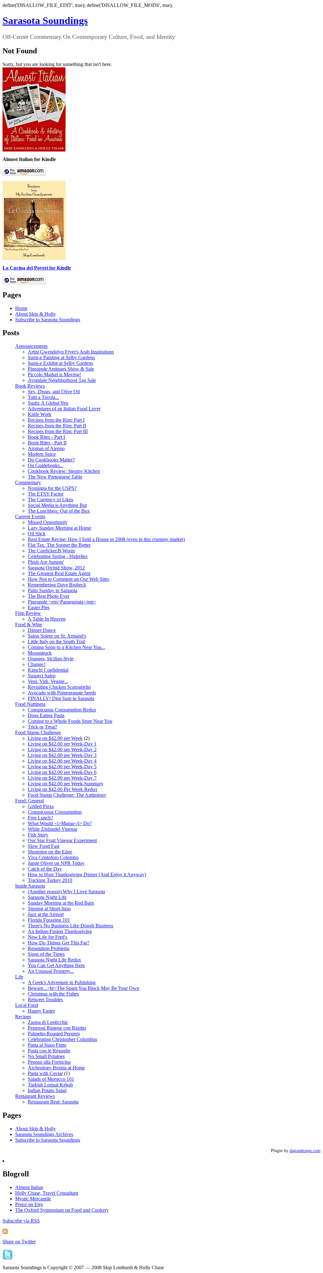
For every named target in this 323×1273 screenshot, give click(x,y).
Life (19, 976)
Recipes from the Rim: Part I (56, 420)
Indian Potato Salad (47, 1090)
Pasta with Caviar (45, 1073)
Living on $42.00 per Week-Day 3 (62, 755)
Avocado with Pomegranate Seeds (62, 692)
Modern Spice (42, 454)
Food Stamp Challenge (38, 732)
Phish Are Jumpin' (46, 562)
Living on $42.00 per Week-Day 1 (62, 744)
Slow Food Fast (43, 846)
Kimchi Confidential (48, 670)
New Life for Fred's (47, 937)
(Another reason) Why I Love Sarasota (66, 891)
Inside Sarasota (30, 886)
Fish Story (38, 834)
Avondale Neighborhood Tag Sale (62, 380)
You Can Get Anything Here (56, 965)
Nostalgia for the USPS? (52, 488)
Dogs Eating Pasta (46, 715)
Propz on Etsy (29, 1204)
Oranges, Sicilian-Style (50, 658)
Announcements (31, 346)
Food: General (29, 800)
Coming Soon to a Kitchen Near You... (66, 647)
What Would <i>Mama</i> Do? (60, 823)
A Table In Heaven (47, 619)
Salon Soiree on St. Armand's (57, 636)
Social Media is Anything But (57, 505)
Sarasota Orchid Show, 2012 (56, 567)
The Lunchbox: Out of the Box (59, 511)
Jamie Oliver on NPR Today (56, 863)
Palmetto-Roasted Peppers (54, 1033)
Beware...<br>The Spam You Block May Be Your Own (83, 988)
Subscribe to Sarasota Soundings (47, 319)
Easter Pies (39, 607)
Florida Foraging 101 (49, 920)
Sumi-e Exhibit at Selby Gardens (60, 363)
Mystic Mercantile (33, 1198)
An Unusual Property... (51, 971)
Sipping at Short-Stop (49, 908)
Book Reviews (30, 386)
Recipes (23, 1016)
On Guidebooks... (45, 465)
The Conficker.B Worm (51, 550)
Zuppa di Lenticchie (48, 1022)
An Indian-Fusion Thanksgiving (60, 931)
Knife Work (39, 414)
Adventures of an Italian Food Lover (64, 408)
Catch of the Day (45, 868)
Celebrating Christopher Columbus (62, 1039)
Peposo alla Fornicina (49, 1062)
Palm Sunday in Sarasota (52, 590)
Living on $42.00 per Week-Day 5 (62, 766)
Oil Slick (36, 533)
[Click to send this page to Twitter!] (8, 1258)
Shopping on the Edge (50, 851)
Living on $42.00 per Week (55, 738)
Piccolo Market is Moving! (54, 374)
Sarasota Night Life (47, 897)
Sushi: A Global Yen (48, 403)
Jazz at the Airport (46, 914)
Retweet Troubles (45, 999)
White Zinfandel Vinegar (52, 829)
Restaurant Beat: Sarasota (53, 1101)
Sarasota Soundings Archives (44, 1134)
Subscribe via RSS (21, 1220)
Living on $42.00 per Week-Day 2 (62, 749)
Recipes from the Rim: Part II (57, 425)
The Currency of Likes (50, 499)
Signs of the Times (46, 954)
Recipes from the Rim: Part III (58, 431)
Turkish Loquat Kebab (50, 1084)
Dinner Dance (42, 630)
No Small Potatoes (46, 1056)
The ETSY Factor (45, 494)
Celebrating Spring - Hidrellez (58, 556)
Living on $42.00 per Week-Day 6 (62, 772)
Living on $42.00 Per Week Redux (62, 789)
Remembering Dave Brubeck (57, 584)
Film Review (28, 613)
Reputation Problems (48, 948)
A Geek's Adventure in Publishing (62, 982)
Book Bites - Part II (47, 442)
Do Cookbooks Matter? (51, 459)
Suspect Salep (42, 675)
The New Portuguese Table (55, 476)
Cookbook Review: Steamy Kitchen (64, 471)
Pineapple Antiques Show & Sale (61, 369)
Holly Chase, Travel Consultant (46, 1193)
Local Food (26, 1005)
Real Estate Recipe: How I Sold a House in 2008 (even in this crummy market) (106, 539)
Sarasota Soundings (45, 20)
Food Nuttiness (30, 704)
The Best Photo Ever (48, 596)
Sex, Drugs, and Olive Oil (54, 391)
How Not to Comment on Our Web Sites (68, 579)
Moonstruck (40, 653)
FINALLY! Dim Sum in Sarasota (61, 698)
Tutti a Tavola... (43, 397)
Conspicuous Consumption (55, 812)
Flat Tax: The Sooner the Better (59, 545)
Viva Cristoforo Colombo (53, 857)
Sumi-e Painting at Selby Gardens (61, 357)
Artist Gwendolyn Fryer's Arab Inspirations (71, 351)
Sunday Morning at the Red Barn (61, 903)
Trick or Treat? (42, 726)
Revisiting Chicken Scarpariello (59, 687)
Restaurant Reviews (35, 1096)
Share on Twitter (19, 1241)
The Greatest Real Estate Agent (59, 573)
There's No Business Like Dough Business (70, 925)
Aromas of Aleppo (46, 448)
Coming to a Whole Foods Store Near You (70, 721)
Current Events (30, 516)
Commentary (28, 482)
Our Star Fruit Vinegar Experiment (62, 840)
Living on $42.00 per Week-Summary (65, 783)
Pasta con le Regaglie (49, 1050)
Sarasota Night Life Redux (54, 959)
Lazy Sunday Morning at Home (59, 528)
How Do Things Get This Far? (58, 942)
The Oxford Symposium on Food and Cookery (62, 1210)
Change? (36, 664)
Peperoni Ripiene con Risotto (57, 1028)
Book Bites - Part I (46, 437)
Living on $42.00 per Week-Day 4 (62, 761)
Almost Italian (29, 1187)
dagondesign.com (305, 1150)
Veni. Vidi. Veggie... (48, 681)
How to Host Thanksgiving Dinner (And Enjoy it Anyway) (87, 874)
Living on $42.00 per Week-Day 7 (62, 778)
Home (21, 308)
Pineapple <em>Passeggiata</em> (62, 601)
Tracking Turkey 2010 (50, 880)
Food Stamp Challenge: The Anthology (67, 795)
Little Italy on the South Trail (56, 641)
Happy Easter (41, 1011)
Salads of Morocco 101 (51, 1079)
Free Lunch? (40, 817)
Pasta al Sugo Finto (47, 1045)
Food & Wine (28, 624)
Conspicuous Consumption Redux (62, 709)
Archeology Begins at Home (56, 1067)
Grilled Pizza (41, 806)
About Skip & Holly (35, 314)
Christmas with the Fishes (53, 993)
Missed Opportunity (48, 522)
